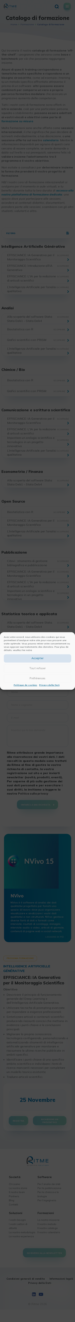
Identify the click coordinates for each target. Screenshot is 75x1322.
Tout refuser (37, 668)
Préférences (37, 678)
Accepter (37, 658)
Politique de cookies (25, 685)
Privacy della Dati (49, 685)
